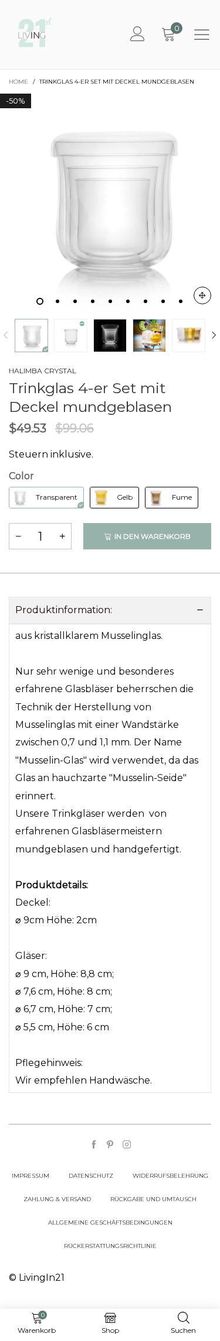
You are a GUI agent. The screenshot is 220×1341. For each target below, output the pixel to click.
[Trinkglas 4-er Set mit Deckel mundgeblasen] (70, 335)
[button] (6, 335)
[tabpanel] (110, 203)
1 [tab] (40, 301)
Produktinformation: (63, 610)
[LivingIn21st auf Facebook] (94, 1145)
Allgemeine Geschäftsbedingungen (110, 1222)
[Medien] (202, 295)
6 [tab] (128, 301)
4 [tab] (93, 301)
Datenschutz (91, 1176)
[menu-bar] (201, 34)
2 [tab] (57, 301)
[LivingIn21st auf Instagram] (127, 1145)
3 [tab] (75, 301)
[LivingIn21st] (35, 32)
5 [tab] (110, 301)
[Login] (137, 34)
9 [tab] (181, 301)
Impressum (30, 1176)
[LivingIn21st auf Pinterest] (110, 1145)
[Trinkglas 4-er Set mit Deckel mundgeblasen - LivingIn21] (110, 203)
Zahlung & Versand (57, 1199)
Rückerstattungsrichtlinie (110, 1246)
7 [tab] (145, 301)
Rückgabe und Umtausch (153, 1199)
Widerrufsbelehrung (170, 1176)
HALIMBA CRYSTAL (42, 370)
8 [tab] (163, 301)
